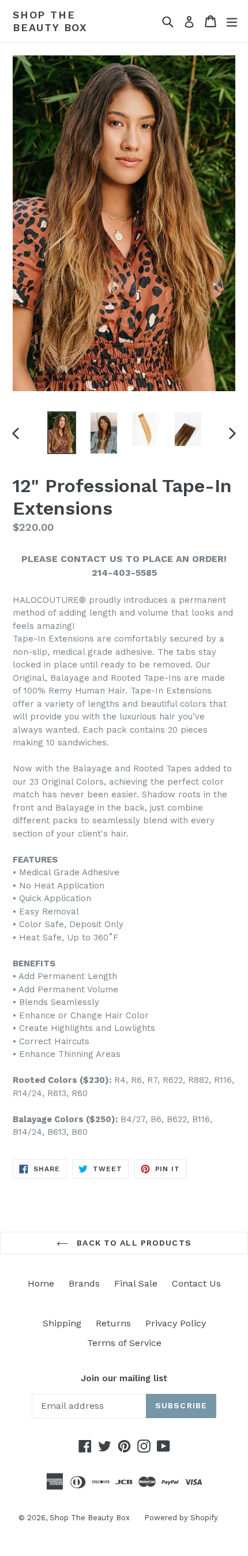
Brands (84, 1283)
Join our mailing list (124, 1378)
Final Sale (135, 1283)
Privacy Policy (175, 1323)
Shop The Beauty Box (50, 21)
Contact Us (196, 1283)
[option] (61, 432)
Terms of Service (124, 1342)
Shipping (62, 1323)
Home (41, 1283)
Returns (113, 1323)
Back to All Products (132, 1242)
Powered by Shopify (181, 1517)
